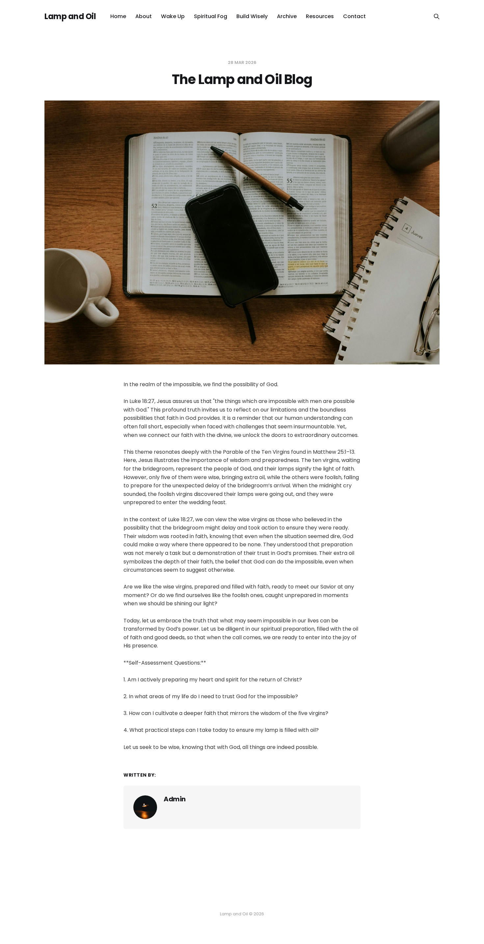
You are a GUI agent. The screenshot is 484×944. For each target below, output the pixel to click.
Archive (287, 16)
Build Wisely (252, 16)
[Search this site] (437, 16)
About (143, 16)
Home (118, 16)
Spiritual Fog (210, 16)
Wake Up (173, 16)
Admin (175, 799)
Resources (320, 16)
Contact (354, 16)
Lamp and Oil (70, 16)
